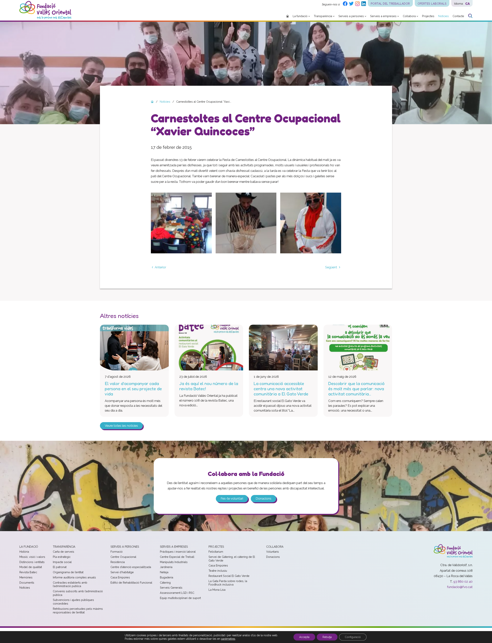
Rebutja (327, 637)
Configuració (353, 637)
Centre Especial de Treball (177, 556)
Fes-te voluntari (232, 498)
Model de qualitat (30, 567)
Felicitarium (216, 551)
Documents (26, 582)
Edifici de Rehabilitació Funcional (131, 582)
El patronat (59, 567)
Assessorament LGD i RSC (177, 592)
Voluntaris (272, 551)
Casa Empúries (120, 577)
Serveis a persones (125, 546)
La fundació (28, 546)
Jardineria (166, 567)
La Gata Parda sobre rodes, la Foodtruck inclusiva (228, 582)
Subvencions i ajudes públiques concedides (73, 601)
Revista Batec (28, 572)
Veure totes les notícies (121, 426)
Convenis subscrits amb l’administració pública (78, 593)
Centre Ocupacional (123, 556)
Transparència (64, 546)
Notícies (24, 587)
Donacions (263, 498)
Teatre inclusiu (218, 570)
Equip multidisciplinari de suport (180, 598)
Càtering (165, 582)
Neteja (164, 572)
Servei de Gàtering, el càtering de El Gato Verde (232, 558)
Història (24, 551)
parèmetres (228, 638)
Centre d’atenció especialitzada (131, 567)
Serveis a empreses (174, 546)
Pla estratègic (62, 556)
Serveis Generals (171, 587)
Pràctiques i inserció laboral (178, 551)
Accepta (304, 637)
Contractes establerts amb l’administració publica (70, 584)
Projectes (216, 546)
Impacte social (62, 562)
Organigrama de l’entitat (68, 572)
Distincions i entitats (32, 562)
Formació (117, 551)
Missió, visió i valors (32, 556)
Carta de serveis (63, 551)
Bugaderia (166, 577)
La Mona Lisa (217, 589)
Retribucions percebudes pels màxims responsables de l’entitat (78, 610)
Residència (118, 562)
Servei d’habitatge (122, 572)
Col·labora (274, 546)
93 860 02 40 (463, 581)
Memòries (25, 577)
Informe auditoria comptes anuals (74, 577)
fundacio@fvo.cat (460, 587)
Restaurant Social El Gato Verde (229, 575)
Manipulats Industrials (174, 562)
